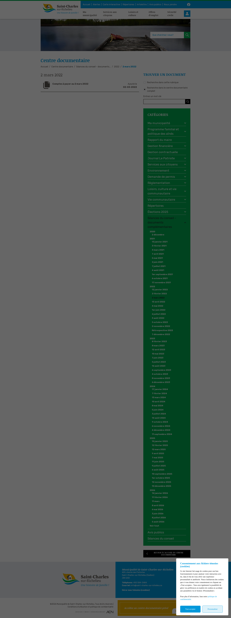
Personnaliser (213, 609)
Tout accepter (190, 609)
